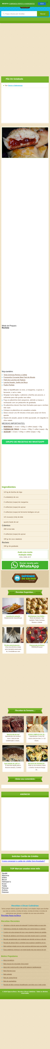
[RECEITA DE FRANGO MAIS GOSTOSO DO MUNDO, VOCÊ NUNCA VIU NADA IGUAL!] (37, 753)
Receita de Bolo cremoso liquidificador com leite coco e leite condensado (26, 985)
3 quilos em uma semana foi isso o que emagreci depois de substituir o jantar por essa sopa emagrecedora (26, 932)
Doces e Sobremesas (15, 85)
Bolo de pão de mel (13, 734)
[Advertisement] (25, 48)
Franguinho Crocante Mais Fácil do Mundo (19, 377)
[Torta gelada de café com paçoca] (13, 753)
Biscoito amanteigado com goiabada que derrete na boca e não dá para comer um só (26, 939)
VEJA (42, 4)
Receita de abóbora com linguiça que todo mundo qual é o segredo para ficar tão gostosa (26, 936)
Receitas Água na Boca (11, 915)
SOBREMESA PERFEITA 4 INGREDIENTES (22, 4)
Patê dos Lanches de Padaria (14, 380)
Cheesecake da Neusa (36, 645)
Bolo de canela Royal (10, 978)
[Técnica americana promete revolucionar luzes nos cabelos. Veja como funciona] (13, 635)
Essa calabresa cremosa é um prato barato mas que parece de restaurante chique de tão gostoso (26, 950)
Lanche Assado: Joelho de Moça (16, 382)
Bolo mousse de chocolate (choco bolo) (15, 964)
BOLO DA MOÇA (8, 960)
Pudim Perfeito (9, 385)
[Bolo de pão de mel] (13, 724)
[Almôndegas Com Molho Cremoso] (37, 606)
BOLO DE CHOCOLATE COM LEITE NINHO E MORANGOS (22, 967)
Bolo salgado (7, 974)
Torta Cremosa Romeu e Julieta (15, 375)
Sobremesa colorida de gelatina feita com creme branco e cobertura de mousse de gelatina (26, 929)
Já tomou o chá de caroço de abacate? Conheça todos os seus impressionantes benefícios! (26, 925)
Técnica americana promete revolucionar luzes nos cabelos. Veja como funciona (13, 645)
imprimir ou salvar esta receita (25, 578)
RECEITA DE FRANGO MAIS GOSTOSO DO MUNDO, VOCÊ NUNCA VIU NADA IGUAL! (37, 763)
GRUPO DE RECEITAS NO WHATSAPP (25, 442)
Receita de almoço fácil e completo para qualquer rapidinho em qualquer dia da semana (26, 943)
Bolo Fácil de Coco (9, 971)
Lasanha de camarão (13, 616)
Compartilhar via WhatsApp (25, 565)
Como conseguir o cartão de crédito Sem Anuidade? (23, 861)
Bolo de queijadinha (9, 981)
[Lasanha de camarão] (13, 606)
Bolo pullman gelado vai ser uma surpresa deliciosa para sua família (25, 946)
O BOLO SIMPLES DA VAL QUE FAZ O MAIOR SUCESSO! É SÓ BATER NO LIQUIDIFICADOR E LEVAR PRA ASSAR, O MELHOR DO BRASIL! (37, 734)
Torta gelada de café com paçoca (13, 763)
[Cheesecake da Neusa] (37, 635)
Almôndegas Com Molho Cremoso (37, 616)
